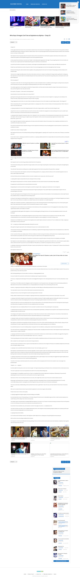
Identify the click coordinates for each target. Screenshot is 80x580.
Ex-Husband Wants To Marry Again (63, 481)
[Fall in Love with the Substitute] (55, 540)
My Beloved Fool (61, 546)
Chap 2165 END (61, 506)
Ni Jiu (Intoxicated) (61, 520)
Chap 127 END (61, 540)
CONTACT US (44, 4)
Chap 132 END (61, 497)
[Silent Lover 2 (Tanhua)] (55, 490)
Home (11, 39)
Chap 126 (60, 543)
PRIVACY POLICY (31, 574)
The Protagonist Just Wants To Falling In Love (63, 531)
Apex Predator (60, 495)
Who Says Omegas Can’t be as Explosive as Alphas (21, 39)
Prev (64, 42)
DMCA (55, 574)
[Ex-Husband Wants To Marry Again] (55, 482)
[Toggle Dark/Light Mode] (69, 39)
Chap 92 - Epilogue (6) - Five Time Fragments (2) (63, 522)
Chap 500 (60, 485)
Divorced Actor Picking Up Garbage (62, 554)
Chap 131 (60, 499)
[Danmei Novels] (16, 4)
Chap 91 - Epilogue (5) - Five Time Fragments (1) (63, 526)
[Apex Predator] (55, 498)
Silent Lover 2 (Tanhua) (62, 488)
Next (68, 42)
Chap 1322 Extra (61, 516)
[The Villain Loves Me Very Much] (55, 515)
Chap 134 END (61, 547)
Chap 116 (60, 491)
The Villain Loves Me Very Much (63, 513)
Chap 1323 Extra (61, 514)
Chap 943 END (61, 532)
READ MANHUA (12, 10)
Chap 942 (60, 535)
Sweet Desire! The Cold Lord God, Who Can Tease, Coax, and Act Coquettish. (63, 504)
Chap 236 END (61, 555)
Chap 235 (60, 558)
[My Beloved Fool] (55, 548)
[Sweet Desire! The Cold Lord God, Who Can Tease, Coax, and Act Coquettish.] (55, 505)
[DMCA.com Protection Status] (40, 571)
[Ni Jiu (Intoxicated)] (55, 522)
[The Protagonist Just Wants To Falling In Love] (55, 532)
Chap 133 (60, 549)
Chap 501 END (61, 482)
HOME (27, 4)
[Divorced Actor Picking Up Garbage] (55, 555)
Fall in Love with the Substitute (63, 538)
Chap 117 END (61, 490)
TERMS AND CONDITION (35, 4)
